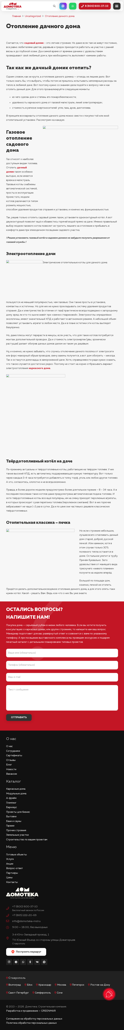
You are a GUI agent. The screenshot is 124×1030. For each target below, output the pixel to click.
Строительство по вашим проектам (26, 839)
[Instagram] (9, 962)
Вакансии (11, 774)
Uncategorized (33, 16)
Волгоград (14, 985)
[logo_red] (12, 5)
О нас (9, 746)
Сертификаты (14, 755)
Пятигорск (78, 985)
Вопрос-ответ (14, 868)
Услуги (10, 859)
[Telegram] (16, 962)
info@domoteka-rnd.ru (26, 921)
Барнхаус (11, 807)
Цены (9, 877)
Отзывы (11, 760)
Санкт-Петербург (18, 993)
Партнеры (12, 873)
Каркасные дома (15, 789)
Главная (16, 16)
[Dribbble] (44, 962)
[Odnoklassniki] (30, 962)
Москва (61, 985)
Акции (9, 864)
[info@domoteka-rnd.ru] (9, 921)
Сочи (59, 993)
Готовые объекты (16, 854)
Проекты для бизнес (18, 812)
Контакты (12, 882)
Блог (9, 765)
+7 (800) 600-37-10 (25, 906)
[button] (54, 6)
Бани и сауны (13, 821)
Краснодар (44, 985)
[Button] (63, 6)
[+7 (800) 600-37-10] (9, 909)
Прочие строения (16, 830)
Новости (11, 769)
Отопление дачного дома (59, 16)
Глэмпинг (11, 803)
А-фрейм (11, 798)
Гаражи (10, 826)
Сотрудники (13, 751)
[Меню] (116, 6)
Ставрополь (17, 978)
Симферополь (43, 993)
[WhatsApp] (23, 962)
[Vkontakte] (37, 962)
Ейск (29, 985)
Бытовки (11, 816)
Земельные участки (17, 835)
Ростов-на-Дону (100, 985)
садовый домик (34, 43)
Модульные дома (16, 793)
